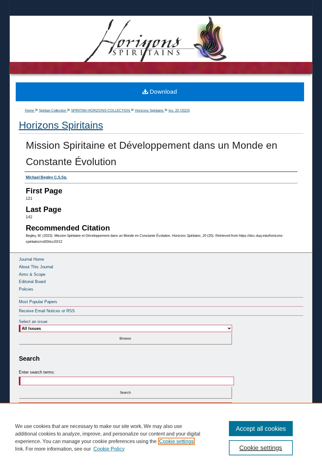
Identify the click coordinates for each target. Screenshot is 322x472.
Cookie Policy (109, 449)
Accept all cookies (261, 428)
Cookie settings (176, 441)
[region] (161, 437)
